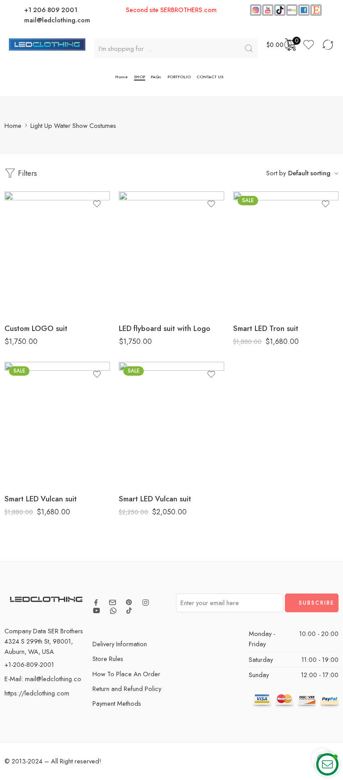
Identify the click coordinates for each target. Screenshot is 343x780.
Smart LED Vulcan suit (40, 498)
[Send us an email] (113, 602)
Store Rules (107, 658)
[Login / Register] (289, 44)
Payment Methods (116, 703)
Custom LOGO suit (35, 328)
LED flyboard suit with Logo (164, 328)
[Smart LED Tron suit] (286, 253)
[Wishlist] (96, 203)
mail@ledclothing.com (57, 20)
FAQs (156, 77)
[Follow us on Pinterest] (129, 602)
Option (242, 277)
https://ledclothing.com (36, 693)
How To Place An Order (126, 673)
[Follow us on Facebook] (96, 602)
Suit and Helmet (257, 303)
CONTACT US (210, 77)
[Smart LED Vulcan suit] (57, 424)
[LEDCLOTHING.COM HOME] (47, 43)
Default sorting (309, 173)
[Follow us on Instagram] (146, 602)
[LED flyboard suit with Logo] (171, 253)
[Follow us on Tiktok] (129, 610)
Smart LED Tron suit (265, 328)
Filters (26, 173)
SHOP (139, 77)
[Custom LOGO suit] (57, 253)
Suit (257, 289)
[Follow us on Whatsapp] (113, 611)
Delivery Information (119, 644)
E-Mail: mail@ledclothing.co (42, 678)
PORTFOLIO (179, 77)
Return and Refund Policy (126, 688)
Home (121, 77)
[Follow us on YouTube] (96, 610)
